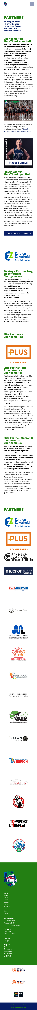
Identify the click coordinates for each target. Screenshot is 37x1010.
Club (5, 911)
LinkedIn (9, 954)
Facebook (9, 947)
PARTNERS (14, 509)
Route (17, 925)
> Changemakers (12, 21)
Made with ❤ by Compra (18, 1007)
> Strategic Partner (13, 26)
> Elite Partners (11, 28)
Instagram (9, 949)
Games (6, 898)
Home (6, 895)
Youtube (9, 951)
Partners (7, 907)
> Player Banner (11, 24)
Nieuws (6, 902)
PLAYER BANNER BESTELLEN (18, 233)
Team (6, 904)
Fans (5, 909)
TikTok (8, 956)
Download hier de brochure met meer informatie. (17, 130)
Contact (6, 913)
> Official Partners (12, 30)
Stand (6, 900)
